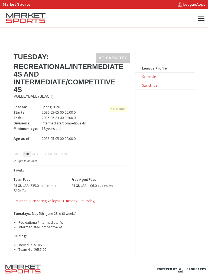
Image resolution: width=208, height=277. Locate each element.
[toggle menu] (201, 18)
